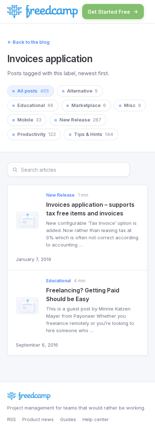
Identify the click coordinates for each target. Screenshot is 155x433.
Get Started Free (109, 12)
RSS (11, 419)
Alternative (82, 91)
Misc (132, 105)
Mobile (29, 120)
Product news (38, 419)
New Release (80, 120)
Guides (68, 419)
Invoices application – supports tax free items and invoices (90, 209)
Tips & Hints (93, 134)
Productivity (36, 134)
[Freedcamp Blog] (42, 11)
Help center (96, 419)
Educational (35, 105)
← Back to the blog (28, 42)
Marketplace (88, 105)
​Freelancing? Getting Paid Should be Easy (82, 295)
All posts (33, 91)
